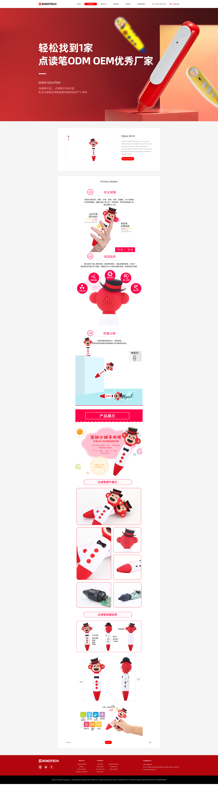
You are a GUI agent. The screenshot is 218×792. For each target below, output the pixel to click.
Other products (114, 769)
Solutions (81, 766)
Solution (116, 4)
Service (128, 4)
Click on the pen (100, 769)
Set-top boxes (113, 766)
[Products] (114, 760)
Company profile (81, 764)
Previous (69, 742)
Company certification (81, 771)
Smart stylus (100, 766)
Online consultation (128, 158)
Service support (81, 769)
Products (91, 4)
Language (175, 4)
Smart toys (100, 764)
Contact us (147, 760)
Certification (141, 4)
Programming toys (114, 764)
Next (150, 742)
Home (79, 4)
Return (108, 742)
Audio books (100, 771)
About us (103, 4)
